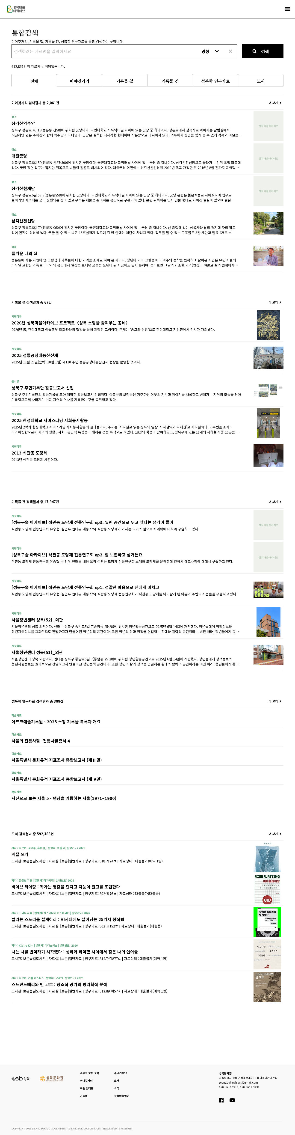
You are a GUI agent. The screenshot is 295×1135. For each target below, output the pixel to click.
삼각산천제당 (23, 188)
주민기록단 (120, 1073)
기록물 (84, 1096)
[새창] (21, 1078)
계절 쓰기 (20, 854)
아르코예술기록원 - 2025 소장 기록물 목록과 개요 (56, 722)
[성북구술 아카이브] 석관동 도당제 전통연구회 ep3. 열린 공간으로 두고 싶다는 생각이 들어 (92, 522)
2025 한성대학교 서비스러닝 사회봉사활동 (50, 420)
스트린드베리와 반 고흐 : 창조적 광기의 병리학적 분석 (59, 984)
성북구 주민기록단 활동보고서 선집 (43, 388)
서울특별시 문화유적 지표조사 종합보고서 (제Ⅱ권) (57, 760)
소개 (116, 1080)
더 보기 (273, 103)
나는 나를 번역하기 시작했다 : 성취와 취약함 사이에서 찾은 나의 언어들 (75, 952)
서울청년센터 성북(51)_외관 (37, 652)
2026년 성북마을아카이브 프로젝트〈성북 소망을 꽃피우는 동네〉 (71, 323)
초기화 (230, 51)
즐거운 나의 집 (24, 253)
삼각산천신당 (23, 221)
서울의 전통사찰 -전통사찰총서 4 (41, 741)
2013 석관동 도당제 (29, 453)
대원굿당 (19, 156)
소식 (116, 1088)
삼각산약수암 (23, 123)
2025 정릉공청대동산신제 (35, 355)
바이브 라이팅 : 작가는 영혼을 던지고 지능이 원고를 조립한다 (66, 887)
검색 (265, 51)
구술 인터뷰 (86, 1088)
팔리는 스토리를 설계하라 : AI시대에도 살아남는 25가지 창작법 (68, 919)
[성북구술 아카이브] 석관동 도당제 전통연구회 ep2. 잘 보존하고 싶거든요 (77, 555)
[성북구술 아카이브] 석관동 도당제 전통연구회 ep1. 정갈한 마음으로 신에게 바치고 (85, 587)
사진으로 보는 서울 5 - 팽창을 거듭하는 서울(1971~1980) (64, 798)
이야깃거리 (86, 1080)
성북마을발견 (121, 1096)
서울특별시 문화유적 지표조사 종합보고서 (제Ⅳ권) (57, 779)
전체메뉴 (288, 9)
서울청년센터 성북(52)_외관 (37, 620)
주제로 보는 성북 (89, 1073)
